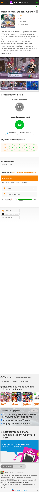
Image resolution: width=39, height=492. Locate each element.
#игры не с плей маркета (21, 381)
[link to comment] (12, 472)
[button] (20, 85)
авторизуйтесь (16, 446)
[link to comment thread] (10, 472)
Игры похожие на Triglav (15, 420)
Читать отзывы (26, 133)
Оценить (12, 133)
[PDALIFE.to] (15, 2)
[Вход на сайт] (36, 2)
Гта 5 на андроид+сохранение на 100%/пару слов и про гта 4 (18, 415)
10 (34, 147)
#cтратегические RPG (23, 377)
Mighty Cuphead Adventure (16, 423)
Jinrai (6, 472)
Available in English (21, 490)
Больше (35, 410)
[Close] (37, 490)
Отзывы (19, 466)
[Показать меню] (2, 2)
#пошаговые (6, 381)
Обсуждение (7, 466)
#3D (11, 377)
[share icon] (36, 7)
